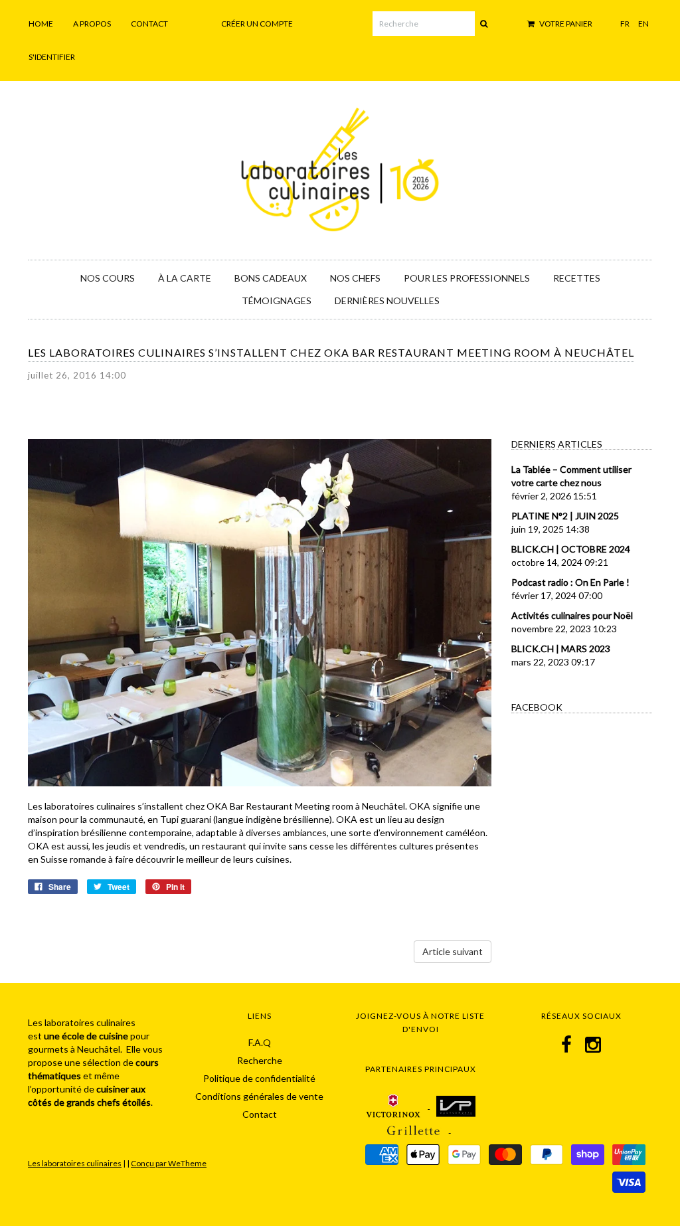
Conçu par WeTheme (169, 1163)
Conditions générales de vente (259, 1096)
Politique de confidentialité (259, 1078)
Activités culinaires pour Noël (572, 615)
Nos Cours (107, 278)
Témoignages (276, 300)
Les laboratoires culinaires (75, 1163)
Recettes (576, 278)
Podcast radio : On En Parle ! (570, 582)
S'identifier (52, 57)
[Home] (340, 167)
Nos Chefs (355, 278)
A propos (92, 24)
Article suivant (452, 951)
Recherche (259, 1060)
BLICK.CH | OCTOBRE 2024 (570, 549)
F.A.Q (259, 1042)
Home (41, 24)
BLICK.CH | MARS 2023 (560, 648)
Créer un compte (257, 24)
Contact (149, 24)
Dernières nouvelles (387, 300)
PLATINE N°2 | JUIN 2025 (565, 515)
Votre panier (565, 24)
